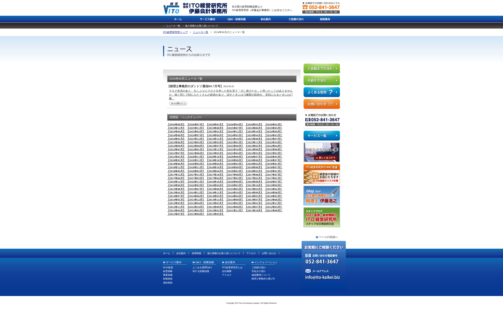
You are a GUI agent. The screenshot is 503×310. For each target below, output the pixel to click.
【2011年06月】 (195, 214)
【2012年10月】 (195, 206)
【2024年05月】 (234, 135)
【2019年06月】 (176, 163)
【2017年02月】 (254, 178)
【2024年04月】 (254, 135)
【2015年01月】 (176, 192)
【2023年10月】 (234, 138)
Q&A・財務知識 (205, 262)
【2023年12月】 (195, 138)
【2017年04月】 (215, 178)
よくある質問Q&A (202, 267)
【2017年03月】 (234, 178)
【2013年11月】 (215, 199)
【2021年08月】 (273, 149)
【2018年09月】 (234, 167)
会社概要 (226, 271)
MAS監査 (168, 267)
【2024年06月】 (215, 135)
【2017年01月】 (273, 178)
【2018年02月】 (254, 171)
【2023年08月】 (254, 138)
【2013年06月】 (273, 199)
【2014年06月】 (195, 196)
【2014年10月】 (234, 192)
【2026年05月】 (215, 124)
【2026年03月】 (254, 124)
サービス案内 (173, 262)
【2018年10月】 (215, 167)
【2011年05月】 (215, 214)
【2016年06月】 (176, 185)
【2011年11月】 (234, 210)
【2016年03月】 (234, 185)
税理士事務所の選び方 (263, 278)
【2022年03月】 (176, 149)
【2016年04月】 (215, 185)
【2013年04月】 (195, 203)
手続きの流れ (259, 271)
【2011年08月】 (273, 210)
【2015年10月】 (254, 185)
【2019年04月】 (215, 163)
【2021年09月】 (254, 149)
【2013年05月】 (176, 203)
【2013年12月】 (195, 199)
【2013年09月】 (234, 199)
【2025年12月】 (176, 128)
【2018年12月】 (176, 167)
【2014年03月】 (254, 196)
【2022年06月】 (234, 145)
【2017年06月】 (176, 178)
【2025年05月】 (273, 128)
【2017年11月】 (195, 174)
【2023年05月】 (195, 142)
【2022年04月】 (273, 145)
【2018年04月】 (215, 171)
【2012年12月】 (273, 203)
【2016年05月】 (195, 185)
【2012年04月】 (176, 210)
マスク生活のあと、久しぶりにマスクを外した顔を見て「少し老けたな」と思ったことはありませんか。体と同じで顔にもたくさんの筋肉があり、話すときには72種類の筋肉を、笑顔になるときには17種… (231, 94)
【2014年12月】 (195, 192)
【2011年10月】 (254, 210)
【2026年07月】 (195, 124)
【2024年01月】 (176, 138)
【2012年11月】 (176, 206)
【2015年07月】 (195, 189)
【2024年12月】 (234, 131)
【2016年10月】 (215, 181)
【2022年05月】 (254, 145)
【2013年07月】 (254, 199)
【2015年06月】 (215, 189)
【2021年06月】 (195, 153)
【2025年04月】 (176, 131)
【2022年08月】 (195, 145)
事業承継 (168, 275)
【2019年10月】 (215, 160)
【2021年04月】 (234, 153)
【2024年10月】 (254, 131)
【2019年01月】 (273, 163)
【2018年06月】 (176, 171)
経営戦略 (168, 271)
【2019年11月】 (195, 160)
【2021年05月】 (215, 153)
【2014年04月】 (234, 196)
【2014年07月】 (176, 196)
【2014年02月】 (273, 196)
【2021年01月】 (176, 156)
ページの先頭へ (328, 237)
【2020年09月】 (234, 156)
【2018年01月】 (273, 171)
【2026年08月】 (176, 124)
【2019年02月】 (254, 163)
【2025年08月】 (215, 128)
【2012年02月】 (195, 210)
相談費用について (261, 275)
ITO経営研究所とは (232, 267)
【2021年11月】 (215, 149)
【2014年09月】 (254, 192)
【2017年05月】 (195, 178)
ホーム (166, 253)
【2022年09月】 (176, 145)
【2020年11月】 (195, 156)
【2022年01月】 (195, 149)
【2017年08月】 (254, 174)
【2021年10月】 (234, 149)
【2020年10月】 (215, 156)
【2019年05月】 (195, 163)
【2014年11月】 (215, 192)
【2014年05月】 (215, 196)
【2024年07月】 (195, 135)
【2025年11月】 (195, 128)
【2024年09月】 (273, 131)
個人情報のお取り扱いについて (201, 25)
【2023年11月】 (215, 138)
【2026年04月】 (234, 124)
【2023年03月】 (215, 142)
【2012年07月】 (254, 206)
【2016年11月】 (195, 181)
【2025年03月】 (195, 131)
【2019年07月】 (273, 160)
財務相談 (168, 278)
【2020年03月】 (176, 160)
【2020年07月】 (254, 156)
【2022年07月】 (215, 145)
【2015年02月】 (273, 189)
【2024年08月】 (176, 135)
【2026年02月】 (273, 124)
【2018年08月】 (254, 167)
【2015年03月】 (254, 189)
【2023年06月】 (176, 142)
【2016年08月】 (254, 181)
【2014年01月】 (176, 199)
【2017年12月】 (176, 174)
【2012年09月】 (215, 206)
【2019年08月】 (254, 160)
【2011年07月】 (176, 214)
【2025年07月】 (234, 128)
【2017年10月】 (215, 174)
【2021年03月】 (254, 153)
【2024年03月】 (273, 135)
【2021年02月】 (273, 153)
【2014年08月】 (273, 192)
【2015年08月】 (176, 189)
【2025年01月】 (215, 131)
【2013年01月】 (254, 203)
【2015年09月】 (273, 185)
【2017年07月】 (273, 174)
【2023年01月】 (234, 142)
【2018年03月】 (234, 171)
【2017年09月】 (234, 174)
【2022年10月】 (273, 142)
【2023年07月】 (273, 138)
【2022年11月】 (254, 142)
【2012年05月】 (273, 206)
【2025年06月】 (254, 128)
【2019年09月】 (234, 160)
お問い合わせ (269, 253)
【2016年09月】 (234, 181)
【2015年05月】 (234, 189)
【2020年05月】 (273, 156)
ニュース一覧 (173, 25)
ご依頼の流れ (259, 267)
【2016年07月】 (273, 181)
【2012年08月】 (234, 206)
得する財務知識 (201, 271)
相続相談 (168, 282)
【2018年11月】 (195, 167)
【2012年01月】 (215, 210)
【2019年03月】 (234, 163)
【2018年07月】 (273, 167)
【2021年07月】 (176, 153)
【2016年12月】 (176, 181)
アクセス (251, 253)
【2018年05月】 (195, 171)
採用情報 (196, 253)
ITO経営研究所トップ (175, 32)
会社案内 (181, 253)
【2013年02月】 (234, 203)
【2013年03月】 (215, 203)
